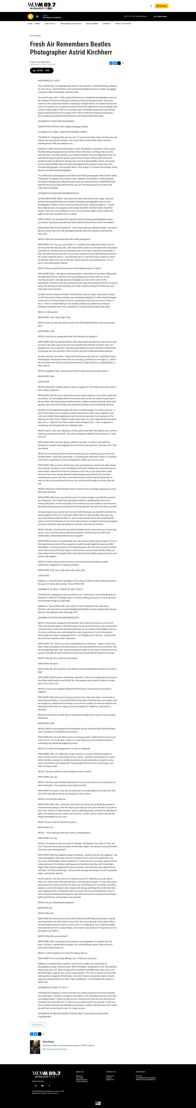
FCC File (139, 1076)
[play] (30, 16)
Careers (109, 1078)
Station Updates (82, 1081)
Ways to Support (123, 24)
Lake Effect (50, 24)
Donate (162, 6)
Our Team (79, 1078)
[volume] (37, 16)
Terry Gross (45, 62)
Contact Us (110, 1076)
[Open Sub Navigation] (41, 24)
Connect (107, 24)
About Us (79, 1076)
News (37, 24)
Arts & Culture (35, 35)
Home (30, 24)
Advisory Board (81, 1079)
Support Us (110, 1079)
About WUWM (92, 24)
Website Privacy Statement (146, 1079)
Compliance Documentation (146, 1078)
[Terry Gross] (35, 1047)
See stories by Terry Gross (54, 1049)
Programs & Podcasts (70, 24)
